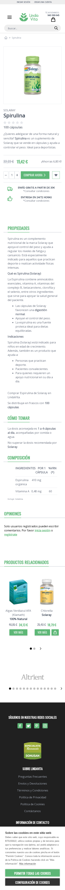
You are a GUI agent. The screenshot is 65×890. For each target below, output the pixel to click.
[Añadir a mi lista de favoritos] (56, 175)
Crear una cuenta (43, 2)
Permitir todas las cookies (32, 873)
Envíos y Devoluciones (32, 783)
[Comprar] (55, 632)
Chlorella (47, 611)
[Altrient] (32, 677)
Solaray (9, 110)
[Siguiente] (41, 648)
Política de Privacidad (32, 797)
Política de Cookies (32, 804)
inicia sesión (42, 530)
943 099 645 (53, 15)
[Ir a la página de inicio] (6, 37)
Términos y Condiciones (32, 790)
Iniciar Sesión (23, 2)
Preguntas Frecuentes (32, 777)
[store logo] (28, 17)
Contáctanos (32, 811)
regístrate (10, 534)
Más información (27, 863)
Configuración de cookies (32, 882)
